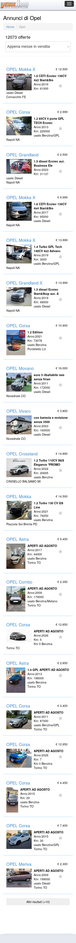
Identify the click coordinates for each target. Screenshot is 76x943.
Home (10, 27)
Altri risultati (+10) (38, 902)
